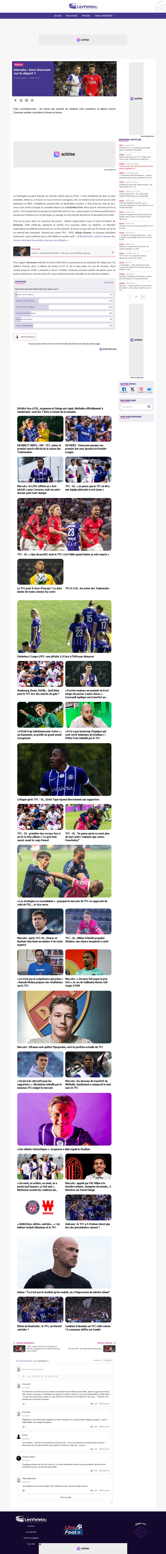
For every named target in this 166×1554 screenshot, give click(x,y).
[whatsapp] (26, 100)
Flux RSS (31, 1544)
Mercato (86, 16)
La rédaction (31, 1532)
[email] (32, 100)
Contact (31, 1526)
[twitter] (21, 100)
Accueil (57, 16)
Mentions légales (31, 1538)
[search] (149, 406)
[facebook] (15, 100)
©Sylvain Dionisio (110, 63)
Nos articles (71, 16)
